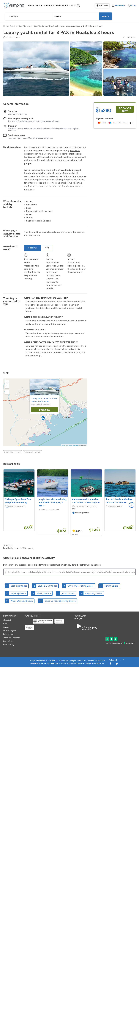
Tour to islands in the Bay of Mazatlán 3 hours (119, 501)
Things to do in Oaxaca (32, 452)
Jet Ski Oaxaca (68, 593)
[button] (131, 505)
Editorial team (8, 634)
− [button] (7, 386)
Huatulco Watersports (23, 548)
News (5, 623)
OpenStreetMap (74, 445)
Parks (58, 5)
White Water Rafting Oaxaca (81, 586)
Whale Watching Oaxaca (22, 601)
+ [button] (7, 382)
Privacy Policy (8, 641)
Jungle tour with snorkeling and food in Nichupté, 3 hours (53, 502)
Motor (65, 5)
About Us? (7, 620)
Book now (44, 410)
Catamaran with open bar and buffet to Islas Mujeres (86, 501)
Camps (72, 5)
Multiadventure (46, 5)
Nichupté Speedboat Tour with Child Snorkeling (18, 501)
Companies (120, 5)
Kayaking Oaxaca (18, 593)
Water (31, 5)
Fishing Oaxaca (111, 586)
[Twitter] (117, 664)
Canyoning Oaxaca (93, 593)
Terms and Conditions (11, 637)
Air (36, 5)
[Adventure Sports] (14, 5)
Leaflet (64, 445)
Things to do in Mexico (12, 452)
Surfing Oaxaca (44, 593)
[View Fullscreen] (7, 392)
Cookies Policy (8, 645)
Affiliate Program (9, 630)
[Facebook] (110, 664)
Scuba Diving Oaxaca (47, 586)
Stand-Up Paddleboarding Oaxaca (60, 601)
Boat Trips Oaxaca (19, 586)
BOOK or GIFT (125, 109)
